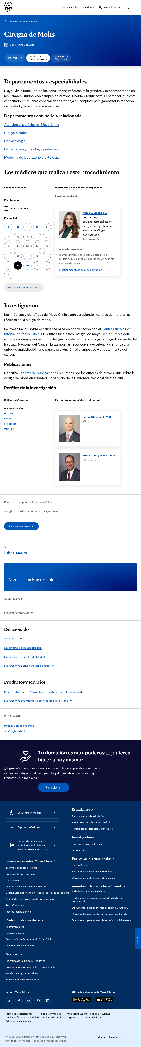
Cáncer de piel (13, 638)
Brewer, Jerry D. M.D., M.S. (99, 455)
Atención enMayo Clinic (61, 58)
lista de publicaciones (41, 372)
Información (15, 57)
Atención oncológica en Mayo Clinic (31, 124)
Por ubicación (12, 200)
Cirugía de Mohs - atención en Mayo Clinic (31, 511)
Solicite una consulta (21, 526)
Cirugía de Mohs (29, 33)
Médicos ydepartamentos (38, 58)
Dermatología (14, 140)
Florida (8, 418)
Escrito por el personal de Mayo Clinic (28, 502)
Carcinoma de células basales (23, 647)
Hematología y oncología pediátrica (31, 149)
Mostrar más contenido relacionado (27, 665)
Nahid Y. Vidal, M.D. (95, 212)
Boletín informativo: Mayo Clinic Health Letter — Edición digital (44, 692)
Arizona (8, 413)
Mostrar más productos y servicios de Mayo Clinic (36, 700)
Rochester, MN (19, 208)
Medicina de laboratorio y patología (31, 157)
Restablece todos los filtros (24, 287)
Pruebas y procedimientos (23, 21)
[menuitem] (15, 57)
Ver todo (9, 428)
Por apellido (11, 218)
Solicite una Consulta (22, 44)
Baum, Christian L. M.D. (97, 417)
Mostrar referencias (16, 612)
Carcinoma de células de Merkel (24, 657)
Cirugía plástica (15, 132)
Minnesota (10, 423)
